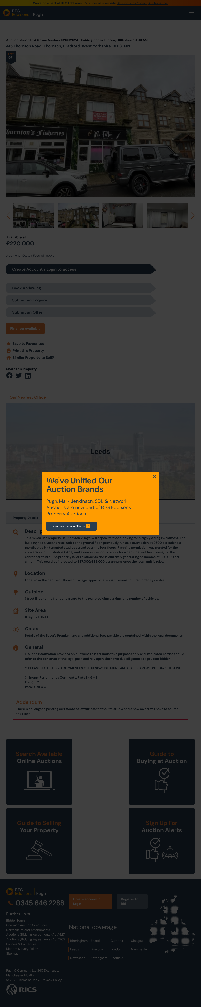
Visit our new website (68, 526)
